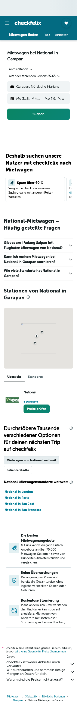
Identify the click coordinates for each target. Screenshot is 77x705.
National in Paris (17, 498)
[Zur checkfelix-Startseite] (28, 23)
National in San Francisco (23, 510)
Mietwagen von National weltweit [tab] (31, 460)
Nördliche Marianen (53, 696)
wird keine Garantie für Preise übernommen (40, 651)
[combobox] (20, 69)
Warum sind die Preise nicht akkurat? (34, 680)
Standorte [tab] (35, 376)
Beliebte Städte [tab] (18, 470)
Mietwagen (13, 696)
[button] (7, 23)
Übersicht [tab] (14, 376)
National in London (19, 491)
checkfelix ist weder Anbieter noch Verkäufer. (33, 664)
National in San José (19, 504)
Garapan (18, 700)
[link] (37, 409)
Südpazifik (31, 696)
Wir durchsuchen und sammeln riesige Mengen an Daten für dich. (35, 672)
